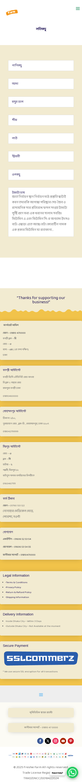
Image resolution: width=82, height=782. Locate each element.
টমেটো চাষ (18, 192)
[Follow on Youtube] (63, 741)
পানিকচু (17, 65)
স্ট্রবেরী (16, 156)
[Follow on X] (48, 741)
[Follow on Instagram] (55, 741)
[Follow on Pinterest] (71, 741)
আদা (15, 83)
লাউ (14, 138)
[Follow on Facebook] (40, 741)
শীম (14, 120)
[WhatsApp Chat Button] (72, 772)
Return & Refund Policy (18, 592)
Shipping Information (17, 597)
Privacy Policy (13, 587)
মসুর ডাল (17, 101)
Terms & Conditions (16, 582)
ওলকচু (16, 174)
